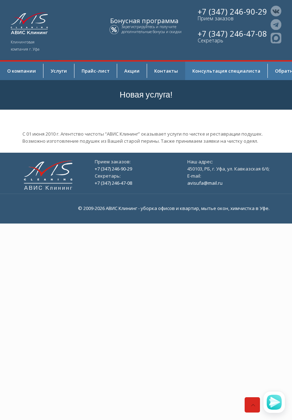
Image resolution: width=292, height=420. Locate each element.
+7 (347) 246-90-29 (232, 11)
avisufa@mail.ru (205, 183)
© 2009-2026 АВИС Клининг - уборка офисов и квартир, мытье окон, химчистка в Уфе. (174, 208)
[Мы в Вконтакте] (276, 11)
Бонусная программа (144, 20)
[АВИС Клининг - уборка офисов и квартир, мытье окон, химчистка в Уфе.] (29, 23)
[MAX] (276, 38)
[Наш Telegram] (276, 24)
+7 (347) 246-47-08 (232, 33)
